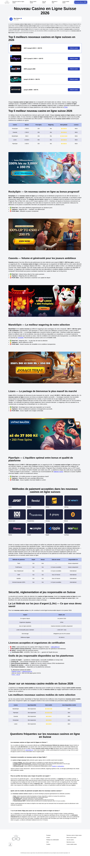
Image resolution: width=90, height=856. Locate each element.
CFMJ (66, 107)
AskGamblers (61, 766)
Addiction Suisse (58, 471)
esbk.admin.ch (55, 647)
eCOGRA (21, 337)
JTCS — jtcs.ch (16, 674)
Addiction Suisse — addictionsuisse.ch (22, 671)
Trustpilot (54, 766)
